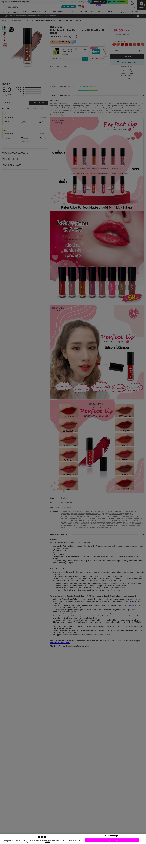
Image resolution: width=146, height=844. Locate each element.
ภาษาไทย (47, 842)
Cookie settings (111, 836)
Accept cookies (112, 840)
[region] (73, 839)
